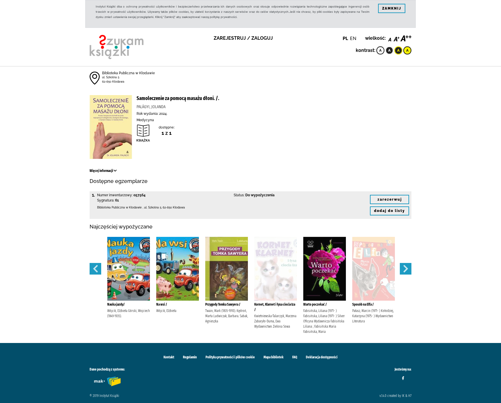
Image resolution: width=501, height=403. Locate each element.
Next (405, 269)
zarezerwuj (389, 199)
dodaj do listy (389, 211)
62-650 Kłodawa (113, 81)
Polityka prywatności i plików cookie (230, 357)
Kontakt (169, 357)
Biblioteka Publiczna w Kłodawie (128, 73)
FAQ (294, 357)
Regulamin (190, 357)
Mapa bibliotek (274, 357)
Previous (95, 269)
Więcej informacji (102, 171)
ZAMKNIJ (391, 8)
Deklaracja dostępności (321, 357)
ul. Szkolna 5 (110, 77)
